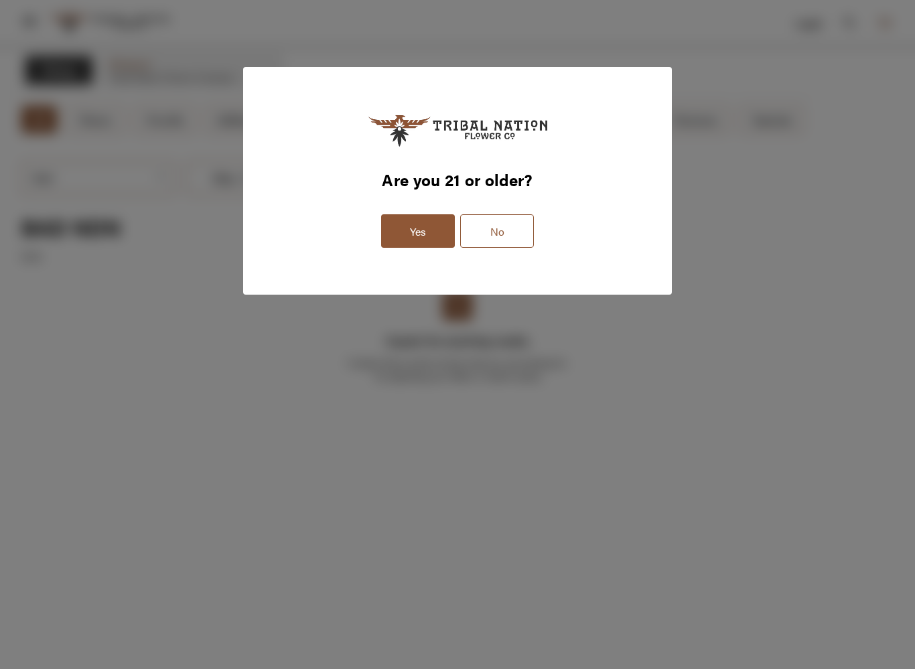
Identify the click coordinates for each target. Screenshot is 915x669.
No (497, 231)
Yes (418, 231)
